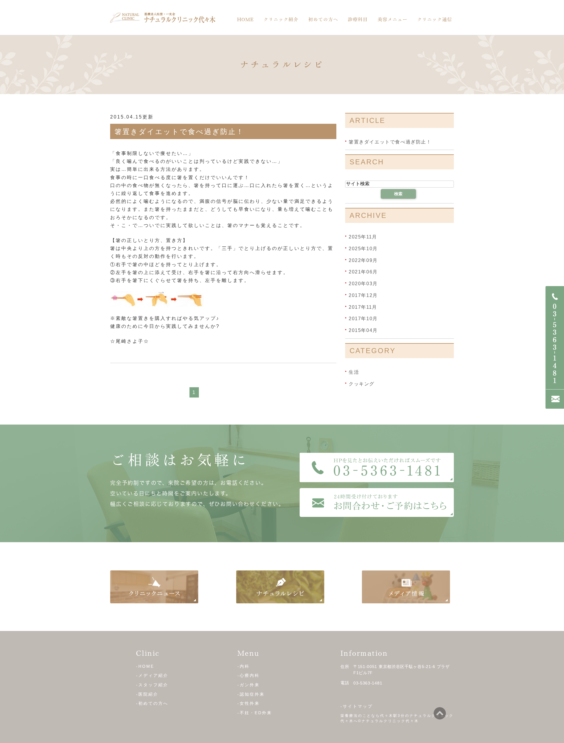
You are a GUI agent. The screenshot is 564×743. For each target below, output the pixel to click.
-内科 (243, 666)
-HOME (145, 666)
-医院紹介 (147, 694)
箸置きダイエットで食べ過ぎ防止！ (179, 132)
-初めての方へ (152, 703)
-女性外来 (248, 703)
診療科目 (358, 19)
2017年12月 (363, 295)
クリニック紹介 (280, 19)
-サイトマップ (356, 706)
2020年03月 (363, 283)
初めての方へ (323, 19)
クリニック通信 (434, 19)
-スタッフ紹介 (152, 684)
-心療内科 (248, 675)
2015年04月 (363, 330)
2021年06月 (363, 271)
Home (245, 19)
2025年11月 (363, 236)
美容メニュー (392, 19)
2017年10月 (363, 318)
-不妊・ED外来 (254, 712)
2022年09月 (363, 260)
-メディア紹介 (152, 675)
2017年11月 (363, 306)
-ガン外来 (248, 684)
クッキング (362, 383)
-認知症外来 (251, 694)
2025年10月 (363, 248)
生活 (354, 372)
